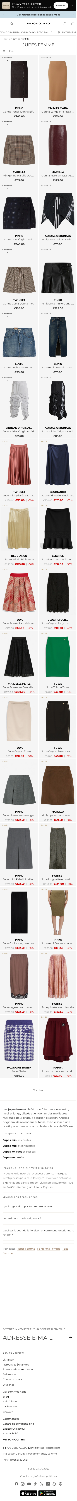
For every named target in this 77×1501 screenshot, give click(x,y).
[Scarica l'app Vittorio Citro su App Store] (27, 1493)
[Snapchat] (53, 1484)
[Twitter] (41, 1484)
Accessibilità (10, 1433)
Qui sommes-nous (14, 1391)
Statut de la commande (18, 1369)
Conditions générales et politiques (37, 1476)
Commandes (11, 1418)
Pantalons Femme (48, 1235)
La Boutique (10, 1406)
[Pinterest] (59, 1484)
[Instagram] (22, 1484)
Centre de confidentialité (18, 1423)
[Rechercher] (12, 24)
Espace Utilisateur (14, 1428)
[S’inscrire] (68, 1337)
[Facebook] (15, 1484)
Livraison (8, 1359)
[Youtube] (28, 1484)
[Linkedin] (47, 1484)
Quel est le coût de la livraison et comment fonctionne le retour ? (37, 1219)
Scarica (59, 5)
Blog (6, 1396)
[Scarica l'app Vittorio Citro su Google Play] (47, 1493)
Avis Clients (10, 1401)
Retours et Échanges (16, 1364)
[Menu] (4, 24)
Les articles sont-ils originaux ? (22, 1204)
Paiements (9, 1374)
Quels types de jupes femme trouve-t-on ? (29, 1193)
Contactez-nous (13, 1379)
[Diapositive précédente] (4, 15)
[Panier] (71, 24)
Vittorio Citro (42, 1469)
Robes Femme (26, 1235)
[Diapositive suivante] (71, 15)
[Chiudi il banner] (70, 5)
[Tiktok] (34, 1484)
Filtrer (11, 51)
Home (6, 39)
